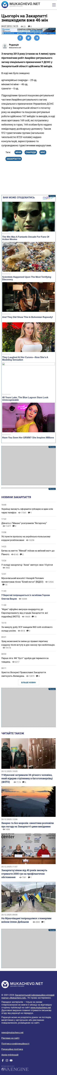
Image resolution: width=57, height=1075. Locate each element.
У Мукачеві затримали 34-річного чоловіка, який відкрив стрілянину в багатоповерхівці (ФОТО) (27, 778)
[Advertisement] (28, 465)
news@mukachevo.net (12, 1032)
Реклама (28, 31)
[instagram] (7, 1061)
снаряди (31, 152)
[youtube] (11, 1061)
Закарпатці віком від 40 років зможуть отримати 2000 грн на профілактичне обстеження (24, 874)
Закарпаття (14, 159)
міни (18, 152)
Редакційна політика (12, 1049)
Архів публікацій (9, 1054)
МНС (42, 152)
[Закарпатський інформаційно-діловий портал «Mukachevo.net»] (20, 5)
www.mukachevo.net (40, 1007)
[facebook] (2, 1061)
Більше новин (28, 682)
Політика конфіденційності (15, 1043)
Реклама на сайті (10, 1038)
